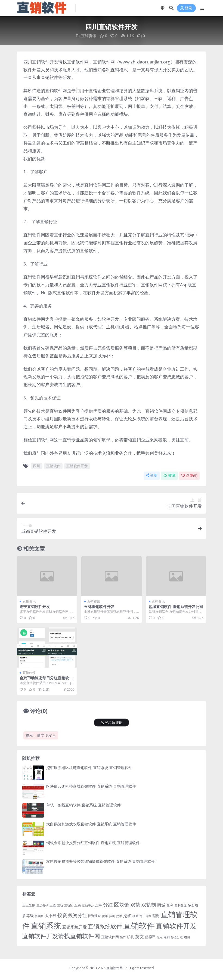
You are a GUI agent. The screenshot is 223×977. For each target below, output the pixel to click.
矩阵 (123, 937)
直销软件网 (110, 936)
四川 (36, 465)
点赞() (191, 475)
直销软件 (53, 465)
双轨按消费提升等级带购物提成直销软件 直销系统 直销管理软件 (100, 861)
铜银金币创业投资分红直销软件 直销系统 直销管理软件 (93, 842)
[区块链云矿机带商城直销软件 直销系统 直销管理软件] (33, 791)
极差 (135, 916)
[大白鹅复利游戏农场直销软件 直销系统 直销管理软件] (33, 829)
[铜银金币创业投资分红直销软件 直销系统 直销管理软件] (33, 848)
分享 (153, 475)
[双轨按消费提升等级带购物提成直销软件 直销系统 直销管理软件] (33, 866)
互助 (77, 905)
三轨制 (68, 905)
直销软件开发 (77, 465)
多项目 (39, 916)
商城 (161, 905)
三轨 (60, 905)
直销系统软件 (105, 926)
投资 (62, 915)
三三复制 (28, 905)
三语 (52, 905)
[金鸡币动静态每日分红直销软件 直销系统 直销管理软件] (47, 647)
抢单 (105, 916)
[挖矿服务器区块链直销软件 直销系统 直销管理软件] (33, 772)
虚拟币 (150, 936)
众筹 (98, 905)
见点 (160, 937)
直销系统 (46, 925)
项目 (187, 937)
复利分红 (181, 905)
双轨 (135, 904)
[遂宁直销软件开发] (47, 576)
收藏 (171, 475)
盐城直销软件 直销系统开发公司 (176, 606)
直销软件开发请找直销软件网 (61, 936)
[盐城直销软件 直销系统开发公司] (176, 576)
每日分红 (145, 916)
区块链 (121, 904)
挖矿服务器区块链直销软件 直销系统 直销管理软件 (89, 767)
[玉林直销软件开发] (111, 576)
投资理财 (94, 916)
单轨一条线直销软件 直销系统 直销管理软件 (83, 805)
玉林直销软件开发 (99, 606)
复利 (170, 905)
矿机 (130, 936)
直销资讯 (88, 35)
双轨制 (148, 904)
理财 (156, 915)
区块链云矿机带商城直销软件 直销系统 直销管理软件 (91, 786)
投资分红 (77, 915)
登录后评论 (113, 722)
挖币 (119, 916)
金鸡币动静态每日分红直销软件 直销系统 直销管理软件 (46, 680)
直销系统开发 (74, 927)
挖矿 (127, 915)
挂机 (112, 916)
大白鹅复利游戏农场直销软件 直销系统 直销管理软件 (91, 824)
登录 (188, 8)
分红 (108, 904)
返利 (167, 937)
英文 (139, 937)
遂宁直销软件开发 (35, 606)
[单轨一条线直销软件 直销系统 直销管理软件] (33, 810)
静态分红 (177, 937)
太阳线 (50, 915)
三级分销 (42, 905)
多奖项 (193, 905)
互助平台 (88, 905)
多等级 (28, 915)
